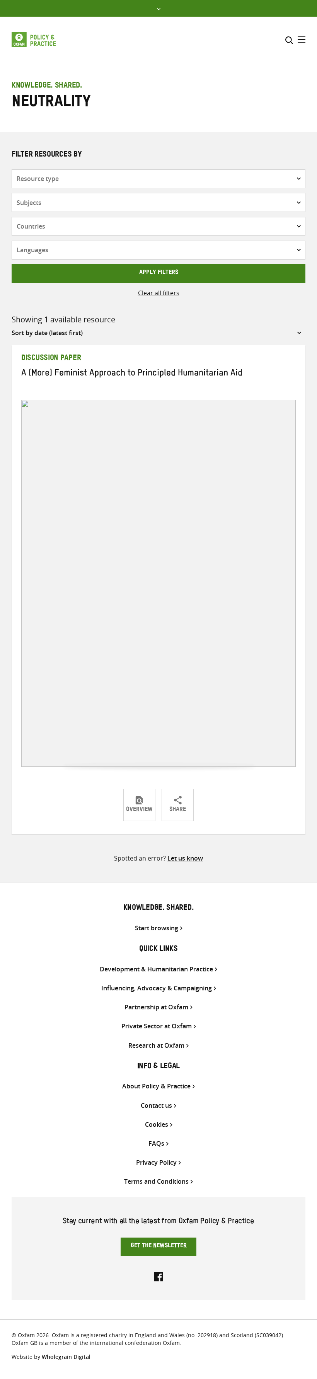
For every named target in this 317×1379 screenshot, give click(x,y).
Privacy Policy (156, 1162)
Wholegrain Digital (66, 1356)
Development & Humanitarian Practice (156, 969)
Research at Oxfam (156, 1045)
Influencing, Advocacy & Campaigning (156, 988)
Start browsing (156, 928)
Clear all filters (158, 293)
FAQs (156, 1143)
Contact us (156, 1105)
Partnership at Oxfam (156, 1007)
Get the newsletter (159, 1246)
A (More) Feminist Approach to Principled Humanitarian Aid (131, 374)
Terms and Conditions (156, 1181)
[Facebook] (158, 1276)
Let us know (185, 858)
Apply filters (158, 273)
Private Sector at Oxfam (156, 1026)
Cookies (156, 1124)
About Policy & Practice (156, 1086)
